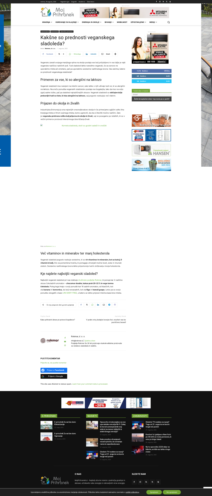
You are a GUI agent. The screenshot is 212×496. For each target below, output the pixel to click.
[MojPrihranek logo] (60, 12)
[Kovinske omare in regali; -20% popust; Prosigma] (151, 142)
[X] (166, 1)
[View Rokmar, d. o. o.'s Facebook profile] (65, 338)
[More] (115, 54)
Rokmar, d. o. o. (50, 48)
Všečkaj (167, 71)
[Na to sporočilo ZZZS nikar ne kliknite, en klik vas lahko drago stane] (138, 450)
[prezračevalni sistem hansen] (151, 157)
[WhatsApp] (92, 304)
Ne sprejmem (171, 492)
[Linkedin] (97, 304)
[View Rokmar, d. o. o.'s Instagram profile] (65, 345)
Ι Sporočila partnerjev (66, 31)
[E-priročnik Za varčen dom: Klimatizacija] (46, 425)
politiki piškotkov (132, 492)
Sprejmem (154, 492)
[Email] (103, 304)
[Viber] (114, 304)
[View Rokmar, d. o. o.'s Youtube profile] (65, 342)
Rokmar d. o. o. (51, 246)
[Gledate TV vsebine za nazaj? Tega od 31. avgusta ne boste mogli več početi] (92, 455)
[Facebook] (156, 1)
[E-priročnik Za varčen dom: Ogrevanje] (46, 436)
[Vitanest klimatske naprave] (126, 12)
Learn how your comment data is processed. (90, 384)
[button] (169, 22)
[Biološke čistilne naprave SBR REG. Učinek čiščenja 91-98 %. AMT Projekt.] (151, 172)
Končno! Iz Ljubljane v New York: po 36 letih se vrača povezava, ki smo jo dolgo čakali (158, 437)
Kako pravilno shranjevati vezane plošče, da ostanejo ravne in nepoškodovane (111, 441)
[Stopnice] (151, 128)
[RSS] (163, 1)
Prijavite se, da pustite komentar (53, 363)
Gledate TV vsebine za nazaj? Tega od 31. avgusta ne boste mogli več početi (112, 454)
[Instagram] (160, 1)
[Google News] (170, 1)
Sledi (168, 76)
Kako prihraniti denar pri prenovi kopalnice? (57, 320)
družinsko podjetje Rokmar (89, 280)
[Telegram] (109, 304)
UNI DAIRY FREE (70, 293)
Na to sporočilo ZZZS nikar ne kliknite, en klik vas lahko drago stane (158, 449)
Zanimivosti (54, 31)
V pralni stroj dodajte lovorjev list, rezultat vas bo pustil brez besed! (106, 321)
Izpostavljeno (45, 31)
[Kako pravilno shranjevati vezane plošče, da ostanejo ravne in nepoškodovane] (92, 442)
